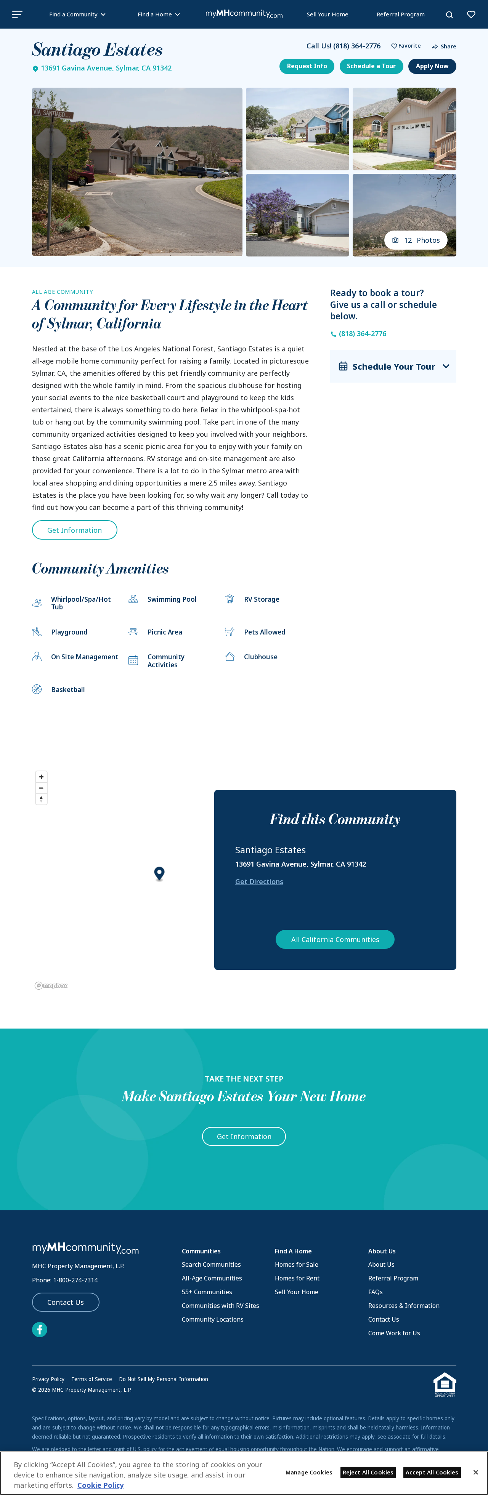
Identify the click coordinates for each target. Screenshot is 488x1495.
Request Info (307, 66)
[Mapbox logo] (51, 985)
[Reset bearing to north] (41, 798)
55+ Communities (207, 1292)
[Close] (475, 1472)
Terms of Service (91, 1379)
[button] (404, 46)
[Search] (449, 15)
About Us (381, 1264)
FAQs (375, 1292)
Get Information (74, 530)
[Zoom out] (41, 787)
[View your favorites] (471, 14)
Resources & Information (404, 1305)
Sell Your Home (327, 14)
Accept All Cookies (432, 1472)
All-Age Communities (212, 1278)
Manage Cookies (309, 1472)
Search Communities (211, 1264)
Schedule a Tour (371, 66)
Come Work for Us (394, 1333)
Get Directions (259, 881)
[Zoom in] (41, 776)
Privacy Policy (48, 1379)
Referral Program (401, 14)
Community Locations (213, 1319)
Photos (422, 240)
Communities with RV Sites (220, 1305)
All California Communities (335, 939)
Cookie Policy (100, 1485)
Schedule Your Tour (394, 366)
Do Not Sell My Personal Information (163, 1379)
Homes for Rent (297, 1278)
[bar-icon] (17, 14)
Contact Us (65, 1302)
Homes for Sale (296, 1264)
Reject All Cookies (368, 1472)
